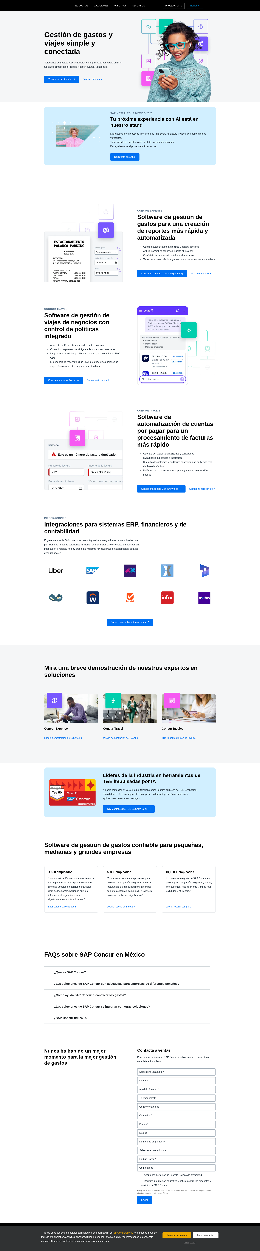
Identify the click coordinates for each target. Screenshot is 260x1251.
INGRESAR (195, 6)
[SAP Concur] (58, 5)
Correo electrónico (148, 1105)
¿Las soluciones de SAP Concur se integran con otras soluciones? (102, 1006)
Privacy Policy (190, 1243)
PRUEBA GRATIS (173, 6)
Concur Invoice (172, 728)
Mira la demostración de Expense (62, 738)
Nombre (141, 1079)
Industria (142, 1148)
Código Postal (145, 1157)
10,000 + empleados (180, 872)
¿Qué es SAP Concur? (70, 972)
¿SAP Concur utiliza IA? (71, 1018)
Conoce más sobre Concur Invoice (159, 489)
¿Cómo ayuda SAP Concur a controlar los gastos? (90, 995)
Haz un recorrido (200, 273)
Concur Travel (113, 728)
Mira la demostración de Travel (119, 738)
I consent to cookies (177, 1235)
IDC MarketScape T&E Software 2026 (127, 809)
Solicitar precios (91, 79)
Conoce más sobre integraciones (128, 622)
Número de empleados (150, 1140)
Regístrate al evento (125, 157)
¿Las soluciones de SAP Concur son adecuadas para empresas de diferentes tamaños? (116, 983)
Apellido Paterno (146, 1087)
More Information (205, 1235)
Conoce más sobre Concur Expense (160, 273)
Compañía (143, 1113)
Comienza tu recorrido (98, 380)
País (139, 1131)
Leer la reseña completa (61, 906)
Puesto (141, 1122)
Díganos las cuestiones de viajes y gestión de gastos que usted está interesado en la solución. (176, 1072)
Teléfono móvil (145, 1096)
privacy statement (123, 1232)
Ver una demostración (59, 79)
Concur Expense (56, 728)
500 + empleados (119, 872)
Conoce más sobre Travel (62, 380)
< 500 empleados (60, 872)
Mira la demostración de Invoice (179, 738)
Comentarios (144, 1166)
